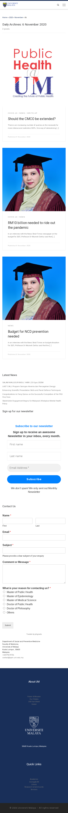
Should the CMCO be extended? (32, 119)
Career (34, 704)
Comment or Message (16, 562)
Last (38, 526)
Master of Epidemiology (20, 596)
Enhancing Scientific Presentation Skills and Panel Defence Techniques (31, 390)
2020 (11, 17)
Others (10, 612)
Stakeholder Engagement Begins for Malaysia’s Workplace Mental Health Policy (31, 402)
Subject (8, 545)
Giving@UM (34, 782)
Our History (34, 699)
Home (4, 17)
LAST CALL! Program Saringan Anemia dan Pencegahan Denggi (29, 386)
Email (7, 532)
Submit (8, 625)
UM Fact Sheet (34, 702)
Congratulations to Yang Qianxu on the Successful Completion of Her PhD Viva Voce (32, 395)
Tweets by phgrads (34, 634)
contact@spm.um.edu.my (12, 657)
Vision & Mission (34, 697)
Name (7, 515)
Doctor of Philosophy (18, 608)
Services (34, 789)
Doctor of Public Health (20, 604)
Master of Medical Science (21, 600)
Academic (34, 779)
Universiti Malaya (27, 808)
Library (34, 784)
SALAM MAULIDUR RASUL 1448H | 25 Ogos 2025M (22, 382)
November (19, 17)
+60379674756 (8, 655)
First (5, 526)
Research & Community (34, 787)
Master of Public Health (20, 592)
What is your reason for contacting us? (27, 588)
